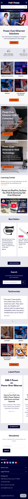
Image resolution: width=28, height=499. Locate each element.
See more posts (14, 427)
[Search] (25, 7)
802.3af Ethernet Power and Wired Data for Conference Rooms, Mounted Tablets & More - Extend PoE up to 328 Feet (8, 243)
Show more (14, 100)
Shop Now (10, 42)
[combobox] (12, 7)
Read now (11, 411)
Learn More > (4, 185)
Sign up (6, 451)
